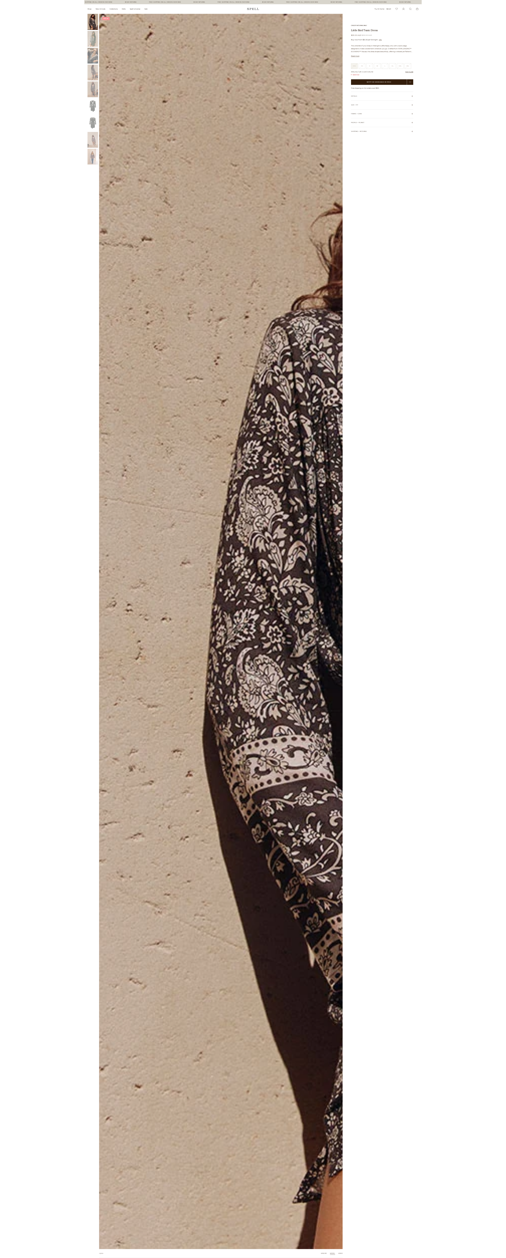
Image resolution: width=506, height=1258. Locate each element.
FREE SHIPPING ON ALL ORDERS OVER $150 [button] (117, 2)
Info (380, 40)
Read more (355, 56)
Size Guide (409, 72)
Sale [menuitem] (145, 9)
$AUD (388, 9)
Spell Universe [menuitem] (135, 9)
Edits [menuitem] (124, 9)
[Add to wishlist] (410, 82)
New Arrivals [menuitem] (100, 9)
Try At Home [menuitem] (379, 9)
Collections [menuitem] (114, 9)
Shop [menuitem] (89, 9)
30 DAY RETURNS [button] (151, 2)
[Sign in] (403, 8)
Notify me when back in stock (379, 82)
